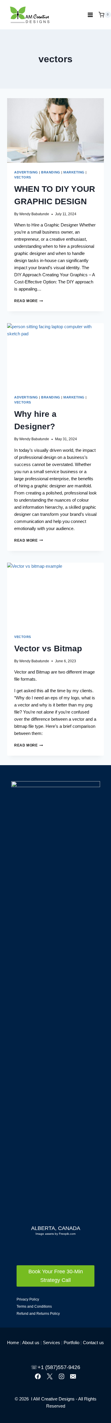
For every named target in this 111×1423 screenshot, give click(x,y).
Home (13, 1342)
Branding (50, 172)
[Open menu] (90, 14)
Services (51, 1342)
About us (30, 1342)
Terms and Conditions (34, 1306)
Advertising (26, 172)
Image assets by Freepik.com (55, 1233)
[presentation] (55, 130)
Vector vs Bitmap (48, 648)
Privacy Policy (28, 1299)
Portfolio (71, 1342)
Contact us (93, 1342)
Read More (28, 301)
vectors (22, 177)
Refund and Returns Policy (38, 1314)
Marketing (74, 172)
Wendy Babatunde (34, 214)
